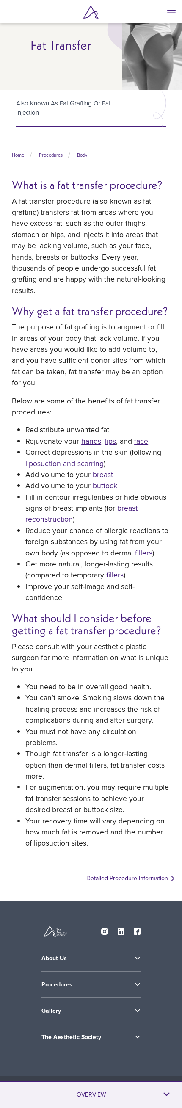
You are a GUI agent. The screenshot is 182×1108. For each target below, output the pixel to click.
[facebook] (137, 929)
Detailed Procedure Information (127, 878)
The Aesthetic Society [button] (71, 1037)
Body (82, 155)
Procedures (51, 155)
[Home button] (91, 12)
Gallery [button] (51, 1010)
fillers (143, 552)
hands (91, 441)
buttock (105, 485)
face (141, 441)
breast (103, 474)
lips (110, 441)
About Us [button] (54, 958)
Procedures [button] (56, 984)
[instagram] (104, 929)
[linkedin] (121, 929)
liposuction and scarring (64, 463)
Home (18, 155)
